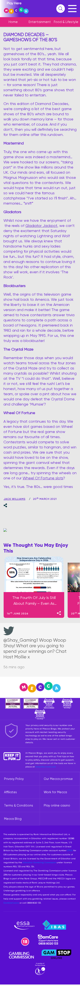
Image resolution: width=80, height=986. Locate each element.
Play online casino (57, 805)
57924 (70, 850)
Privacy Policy (14, 779)
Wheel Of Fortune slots (43, 478)
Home (13, 22)
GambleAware (11, 902)
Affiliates (10, 792)
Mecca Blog (13, 818)
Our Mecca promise (58, 779)
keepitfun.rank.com (45, 766)
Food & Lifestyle (66, 22)
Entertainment (40, 22)
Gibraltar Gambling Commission (39, 862)
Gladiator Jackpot (41, 225)
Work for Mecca (55, 792)
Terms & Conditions (18, 805)
